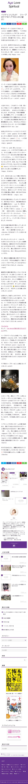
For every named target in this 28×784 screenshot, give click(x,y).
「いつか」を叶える (8, 626)
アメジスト (24, 764)
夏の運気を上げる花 (8, 629)
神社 (12, 773)
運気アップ (17, 773)
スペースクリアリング (7, 769)
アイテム (3, 11)
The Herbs (4, 326)
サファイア (24, 766)
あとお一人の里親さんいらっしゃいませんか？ (11, 764)
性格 (25, 771)
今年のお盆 (6, 622)
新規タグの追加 (5, 773)
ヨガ (12, 771)
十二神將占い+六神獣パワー (14, 720)
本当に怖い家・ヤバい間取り (14, 693)
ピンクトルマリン (6, 771)
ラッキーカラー (18, 771)
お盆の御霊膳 (6, 618)
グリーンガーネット (15, 766)
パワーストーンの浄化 (17, 769)
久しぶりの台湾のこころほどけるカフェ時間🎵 (14, 613)
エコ (8, 766)
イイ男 (4, 766)
